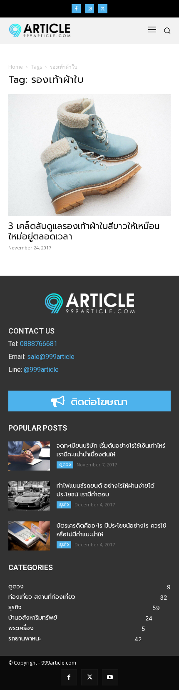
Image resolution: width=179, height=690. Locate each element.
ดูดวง (65, 464)
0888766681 (38, 344)
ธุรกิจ (64, 504)
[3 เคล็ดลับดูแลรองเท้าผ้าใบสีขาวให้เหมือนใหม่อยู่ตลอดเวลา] (89, 155)
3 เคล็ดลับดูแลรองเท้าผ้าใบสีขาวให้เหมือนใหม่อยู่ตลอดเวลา (84, 231)
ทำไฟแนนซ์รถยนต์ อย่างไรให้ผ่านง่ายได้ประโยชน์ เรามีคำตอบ (105, 490)
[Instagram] (89, 8)
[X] (102, 8)
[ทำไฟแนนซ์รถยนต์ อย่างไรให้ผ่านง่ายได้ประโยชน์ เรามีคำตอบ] (29, 496)
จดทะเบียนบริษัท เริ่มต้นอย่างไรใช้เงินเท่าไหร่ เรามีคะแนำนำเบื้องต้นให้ (111, 450)
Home (15, 66)
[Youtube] (110, 677)
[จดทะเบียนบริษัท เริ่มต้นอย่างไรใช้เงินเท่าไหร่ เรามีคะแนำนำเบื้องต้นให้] (29, 456)
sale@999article (51, 357)
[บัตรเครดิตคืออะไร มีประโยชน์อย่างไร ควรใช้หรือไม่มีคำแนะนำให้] (29, 536)
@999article (41, 370)
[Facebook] (76, 8)
